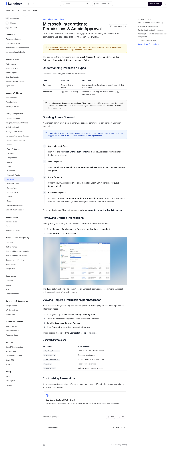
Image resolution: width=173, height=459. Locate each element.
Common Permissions (148, 40)
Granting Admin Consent (148, 26)
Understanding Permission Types (151, 23)
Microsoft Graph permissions (83, 333)
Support (13, 28)
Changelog (14, 18)
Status (13, 23)
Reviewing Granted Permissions (151, 30)
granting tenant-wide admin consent (106, 210)
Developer (26, 10)
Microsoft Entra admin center (74, 152)
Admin (35, 10)
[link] (85, 399)
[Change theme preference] (165, 4)
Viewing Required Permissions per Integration (152, 35)
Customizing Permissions (148, 44)
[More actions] (125, 26)
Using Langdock (12, 10)
